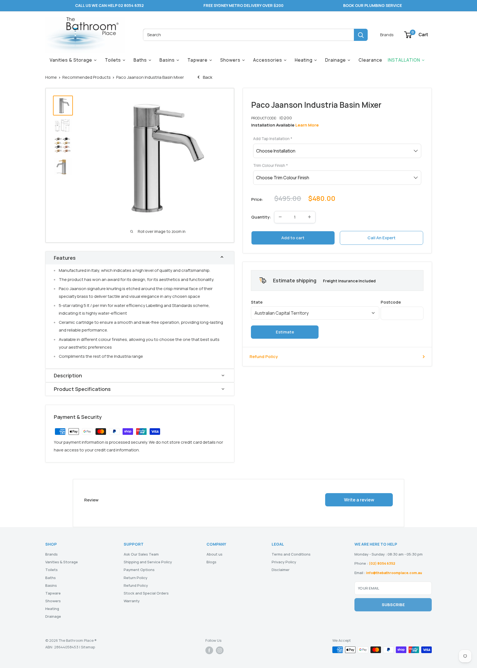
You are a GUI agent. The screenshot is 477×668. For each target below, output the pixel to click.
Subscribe (393, 604)
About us (214, 554)
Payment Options (139, 569)
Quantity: (261, 217)
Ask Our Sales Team (141, 554)
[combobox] (248, 35)
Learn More (307, 125)
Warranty (132, 600)
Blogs (211, 561)
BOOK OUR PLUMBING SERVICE (372, 5)
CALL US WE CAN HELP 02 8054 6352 (109, 5)
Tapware (53, 593)
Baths (50, 577)
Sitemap (88, 647)
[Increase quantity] (309, 217)
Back (207, 77)
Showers (53, 600)
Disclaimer (281, 569)
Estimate (285, 332)
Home (51, 77)
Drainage (53, 616)
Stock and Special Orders (146, 593)
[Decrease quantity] (280, 217)
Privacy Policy (284, 561)
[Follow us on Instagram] (220, 650)
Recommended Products (86, 77)
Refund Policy (264, 356)
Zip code (402, 302)
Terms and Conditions (291, 554)
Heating (52, 608)
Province (315, 302)
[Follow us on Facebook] (209, 650)
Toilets (51, 569)
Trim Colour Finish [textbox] (270, 165)
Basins (51, 585)
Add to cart (292, 237)
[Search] (361, 35)
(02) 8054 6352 (382, 563)
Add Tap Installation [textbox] (272, 138)
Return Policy (135, 577)
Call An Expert (381, 237)
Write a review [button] (359, 500)
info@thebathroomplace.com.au (394, 572)
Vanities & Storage (61, 561)
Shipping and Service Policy (148, 561)
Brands (387, 35)
